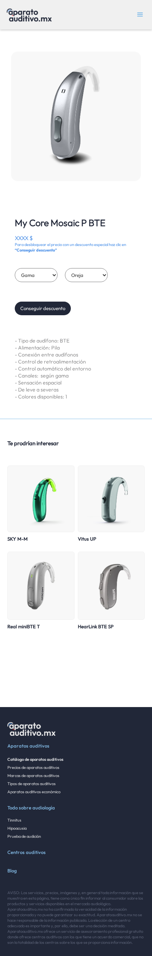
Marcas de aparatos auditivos (33, 775)
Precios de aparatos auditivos (33, 767)
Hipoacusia (17, 828)
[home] (27, 14)
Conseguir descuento (42, 308)
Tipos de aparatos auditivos (31, 783)
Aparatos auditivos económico (34, 792)
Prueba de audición (24, 836)
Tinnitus (14, 820)
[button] (140, 14)
